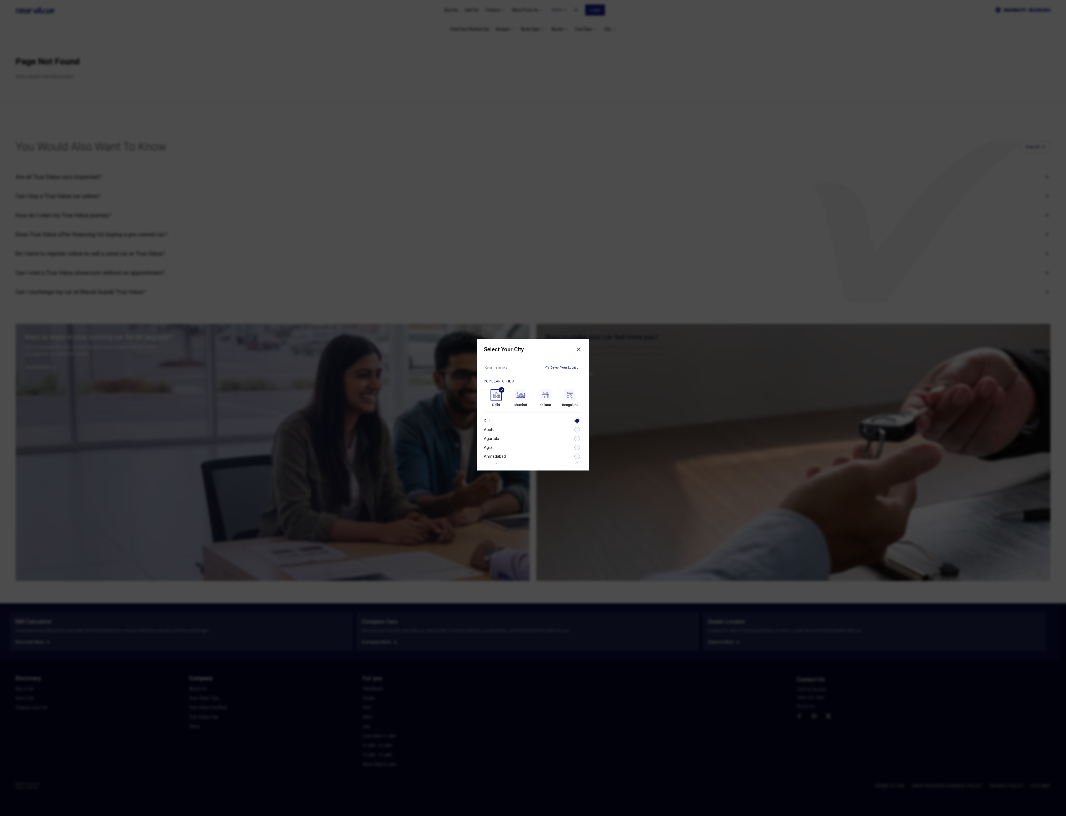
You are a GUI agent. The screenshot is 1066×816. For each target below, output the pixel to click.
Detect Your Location (565, 367)
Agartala (491, 438)
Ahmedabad (495, 456)
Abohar (490, 429)
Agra (488, 447)
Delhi (488, 421)
